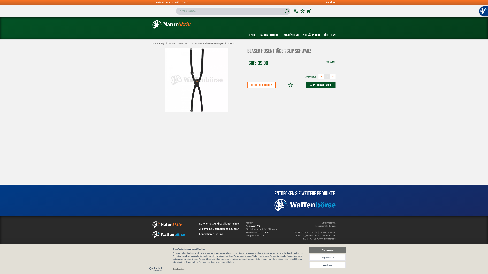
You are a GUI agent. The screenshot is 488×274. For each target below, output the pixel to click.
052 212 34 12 (181, 2)
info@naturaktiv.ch (164, 2)
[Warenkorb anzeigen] (309, 11)
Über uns (330, 35)
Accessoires (196, 43)
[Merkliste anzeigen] (302, 11)
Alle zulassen (327, 250)
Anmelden (331, 2)
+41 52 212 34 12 (261, 232)
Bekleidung (183, 43)
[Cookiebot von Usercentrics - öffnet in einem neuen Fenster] (156, 269)
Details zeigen (179, 269)
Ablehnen (327, 265)
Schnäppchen (311, 35)
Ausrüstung (291, 35)
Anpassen (326, 257)
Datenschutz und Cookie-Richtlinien (219, 223)
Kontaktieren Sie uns (211, 234)
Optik (252, 35)
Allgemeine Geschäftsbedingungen (219, 229)
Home (155, 43)
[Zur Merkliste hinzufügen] (290, 85)
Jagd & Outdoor (269, 35)
